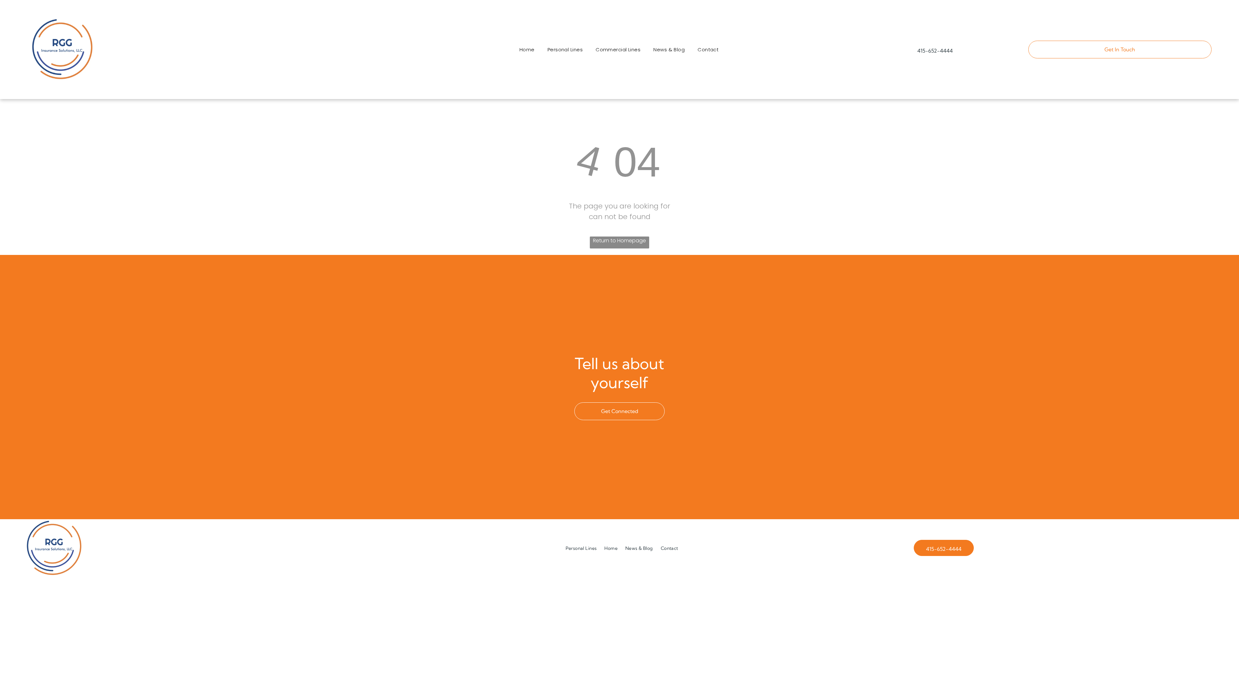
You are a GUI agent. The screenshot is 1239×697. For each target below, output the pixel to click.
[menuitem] (527, 49)
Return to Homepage (619, 240)
